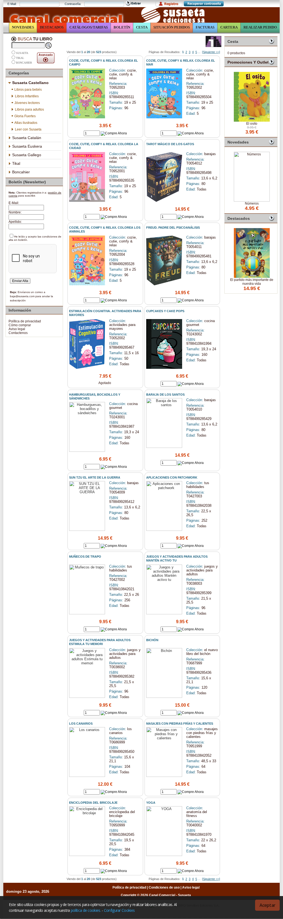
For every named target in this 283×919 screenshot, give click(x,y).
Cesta (142, 27)
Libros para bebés (28, 90)
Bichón (152, 640)
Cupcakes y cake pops (165, 311)
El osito (251, 124)
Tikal (20, 57)
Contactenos (18, 333)
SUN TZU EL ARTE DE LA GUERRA (94, 477)
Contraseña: (73, 4)
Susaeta (22, 53)
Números (252, 203)
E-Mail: (12, 4)
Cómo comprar (20, 325)
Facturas (205, 27)
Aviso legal (17, 329)
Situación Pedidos (171, 27)
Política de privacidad (25, 321)
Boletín (122, 27)
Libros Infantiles (27, 96)
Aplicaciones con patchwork (171, 477)
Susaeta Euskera (27, 146)
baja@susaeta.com (22, 296)
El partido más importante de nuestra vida (251, 282)
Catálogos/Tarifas (88, 27)
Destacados (52, 27)
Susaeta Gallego (26, 155)
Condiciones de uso (164, 887)
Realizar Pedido (260, 27)
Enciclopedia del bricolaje (93, 802)
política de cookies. (86, 910)
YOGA (150, 802)
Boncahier (24, 62)
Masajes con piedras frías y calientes (179, 723)
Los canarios (81, 723)
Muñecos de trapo (85, 556)
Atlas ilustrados (25, 123)
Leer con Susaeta (28, 129)
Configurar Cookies (119, 910)
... (199, 52)
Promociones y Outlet (248, 62)
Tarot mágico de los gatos (170, 144)
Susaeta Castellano (30, 82)
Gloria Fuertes (25, 116)
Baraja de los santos (165, 394)
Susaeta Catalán (26, 137)
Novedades (23, 27)
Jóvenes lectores (27, 103)
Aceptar (267, 905)
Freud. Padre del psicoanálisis (173, 227)
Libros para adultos (29, 109)
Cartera (229, 27)
